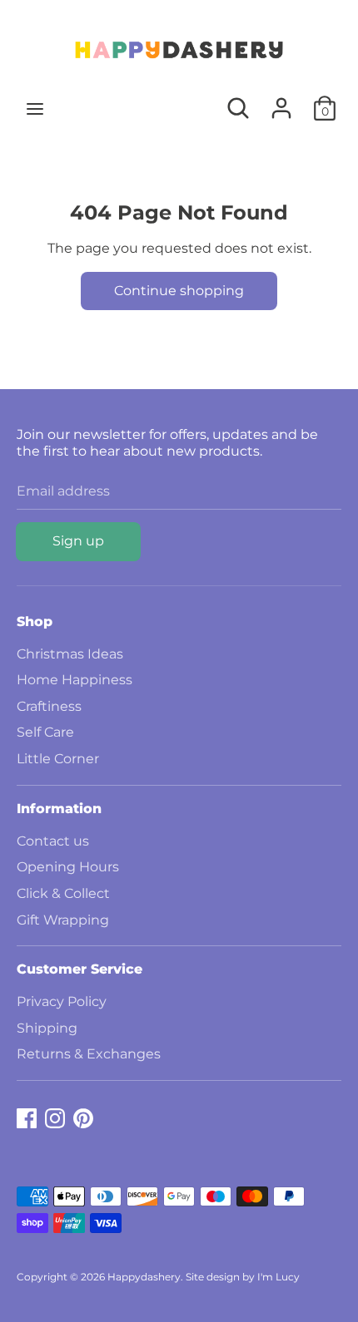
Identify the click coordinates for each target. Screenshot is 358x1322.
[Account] (281, 102)
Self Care (45, 732)
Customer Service (79, 969)
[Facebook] (27, 1116)
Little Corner (58, 759)
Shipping (47, 1028)
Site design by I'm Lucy (243, 1276)
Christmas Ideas (70, 654)
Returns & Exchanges (89, 1054)
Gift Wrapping (63, 920)
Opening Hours (68, 867)
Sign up (78, 541)
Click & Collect (63, 893)
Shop (34, 621)
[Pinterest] (83, 1116)
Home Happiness (74, 680)
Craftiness (49, 706)
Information (59, 808)
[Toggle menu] (35, 108)
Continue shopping (179, 290)
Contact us (53, 841)
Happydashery (144, 1276)
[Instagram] (55, 1116)
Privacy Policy (62, 1001)
